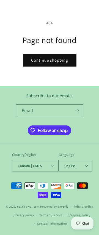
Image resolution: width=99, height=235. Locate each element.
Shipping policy (79, 215)
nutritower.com (28, 206)
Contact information (52, 223)
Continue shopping (49, 60)
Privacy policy (24, 215)
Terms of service (50, 215)
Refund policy (83, 206)
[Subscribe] (77, 110)
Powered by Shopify (54, 206)
